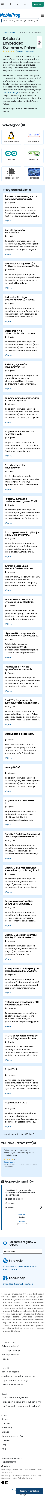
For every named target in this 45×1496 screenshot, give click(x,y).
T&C (3, 1449)
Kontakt (38, 4)
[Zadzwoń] (18, 4)
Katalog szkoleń (10, 1346)
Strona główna (9, 32)
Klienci (5, 1432)
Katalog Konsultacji (12, 1384)
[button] (40, 1207)
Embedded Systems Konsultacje (18, 1284)
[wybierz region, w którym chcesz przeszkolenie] (11, 4)
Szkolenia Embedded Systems (29, 32)
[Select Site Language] (2, 4)
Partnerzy (6, 1427)
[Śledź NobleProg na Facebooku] (2, 1482)
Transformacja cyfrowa (14, 1397)
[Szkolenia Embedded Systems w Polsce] (12, 15)
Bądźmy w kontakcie (29, 1491)
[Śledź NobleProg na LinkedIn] (6, 1482)
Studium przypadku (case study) (19, 1376)
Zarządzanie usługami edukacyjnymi (21, 1402)
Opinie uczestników (12, 1436)
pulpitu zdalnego (10, 92)
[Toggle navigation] (42, 15)
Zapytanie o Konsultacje (14, 1380)
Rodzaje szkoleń (10, 1354)
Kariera (5, 1440)
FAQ (3, 1444)
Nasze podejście (10, 1371)
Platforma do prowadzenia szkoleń (20, 1406)
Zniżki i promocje (10, 1350)
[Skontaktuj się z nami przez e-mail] (25, 4)
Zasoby (5, 1359)
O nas (4, 1419)
